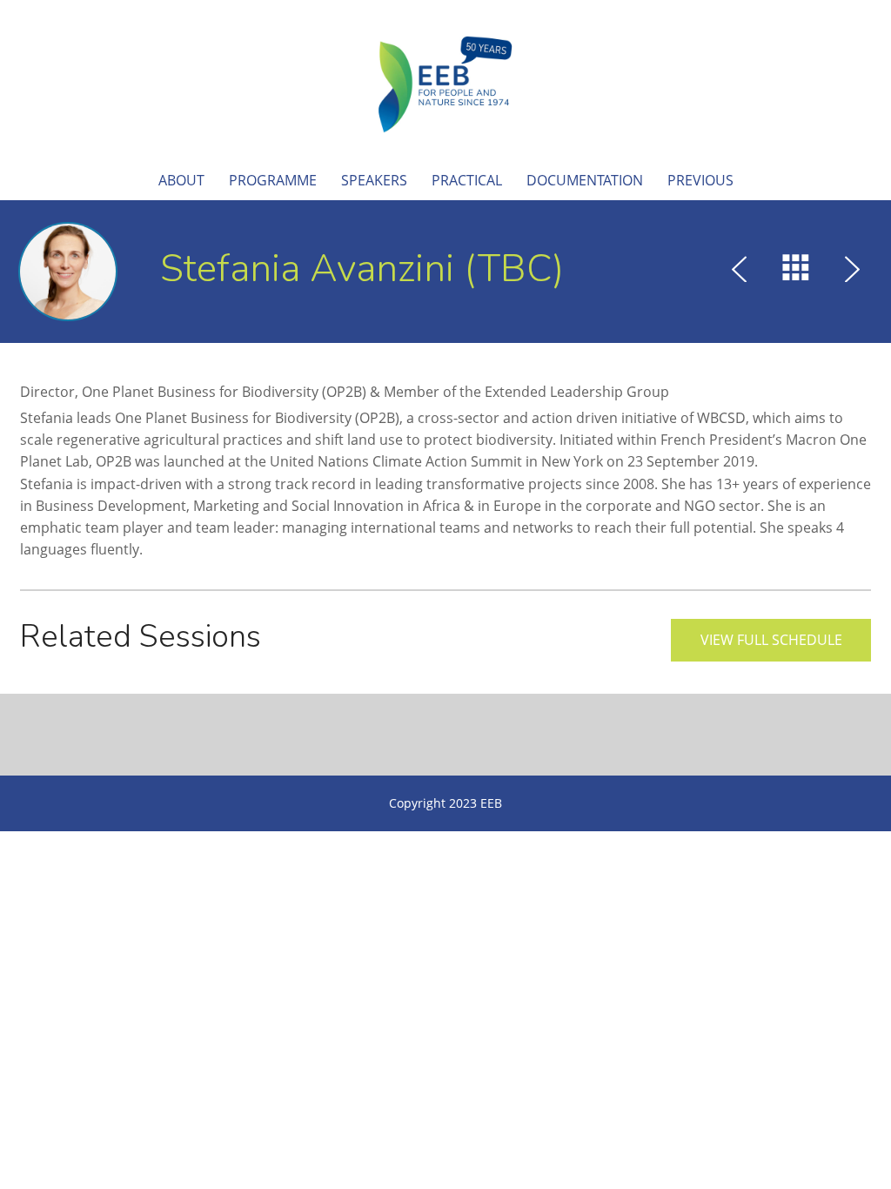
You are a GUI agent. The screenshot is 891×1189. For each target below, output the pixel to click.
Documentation (584, 180)
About (181, 180)
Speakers (374, 180)
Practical (467, 180)
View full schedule (771, 639)
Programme (273, 180)
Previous (700, 180)
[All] (796, 271)
